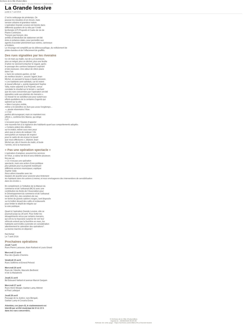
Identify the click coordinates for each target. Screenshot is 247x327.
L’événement (48, 4)
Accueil (7, 4)
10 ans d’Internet (34, 4)
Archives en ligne (19, 4)
